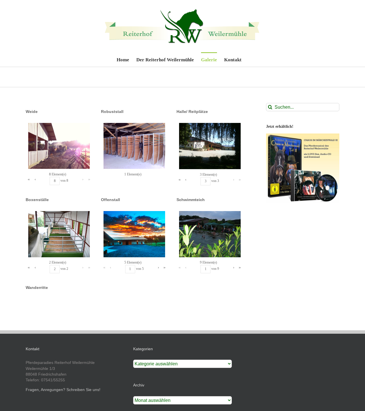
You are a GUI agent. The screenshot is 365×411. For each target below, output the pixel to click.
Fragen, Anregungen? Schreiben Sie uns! (63, 389)
